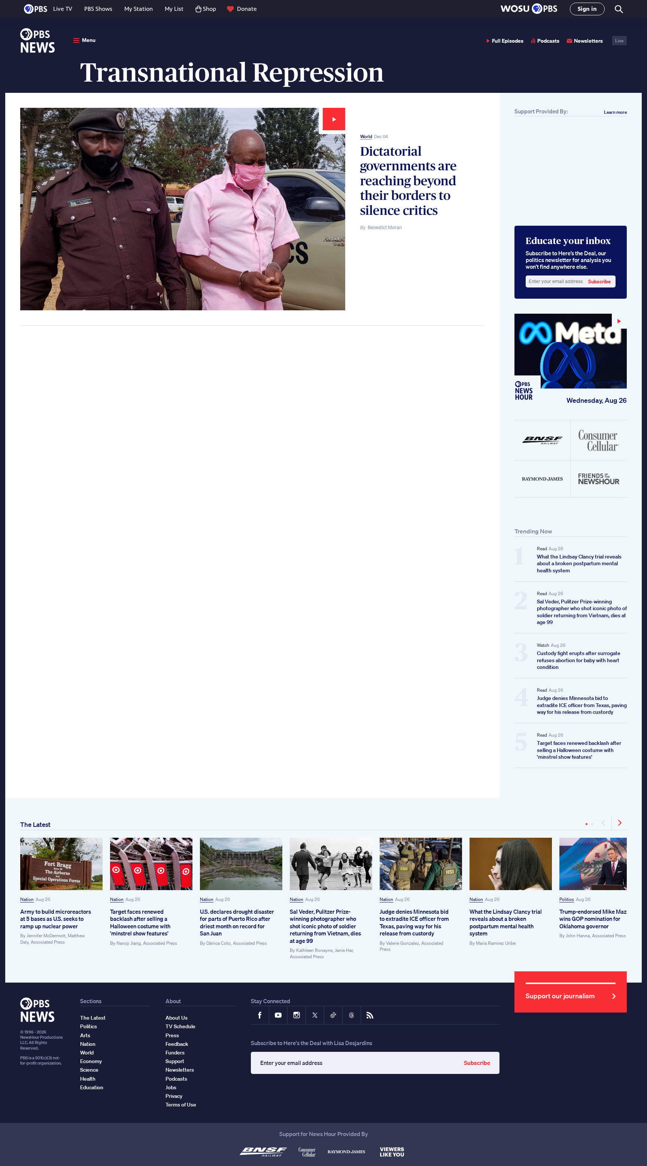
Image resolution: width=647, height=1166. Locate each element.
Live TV (62, 8)
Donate (247, 8)
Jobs (170, 1087)
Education (91, 1087)
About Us (176, 1017)
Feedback (176, 1044)
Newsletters (588, 40)
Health (87, 1078)
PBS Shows (98, 8)
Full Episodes (507, 40)
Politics (566, 899)
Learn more (615, 112)
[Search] (618, 9)
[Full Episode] (570, 351)
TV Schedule (180, 1026)
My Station (138, 8)
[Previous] (604, 822)
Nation (27, 899)
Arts (85, 1035)
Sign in (587, 8)
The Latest (35, 824)
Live (619, 40)
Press (172, 1035)
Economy (91, 1061)
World (366, 136)
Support (174, 1061)
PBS (35, 9)
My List (174, 8)
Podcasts (548, 40)
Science (89, 1069)
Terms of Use (180, 1104)
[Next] (619, 822)
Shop (209, 8)
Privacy (173, 1096)
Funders (175, 1052)
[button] (529, 9)
